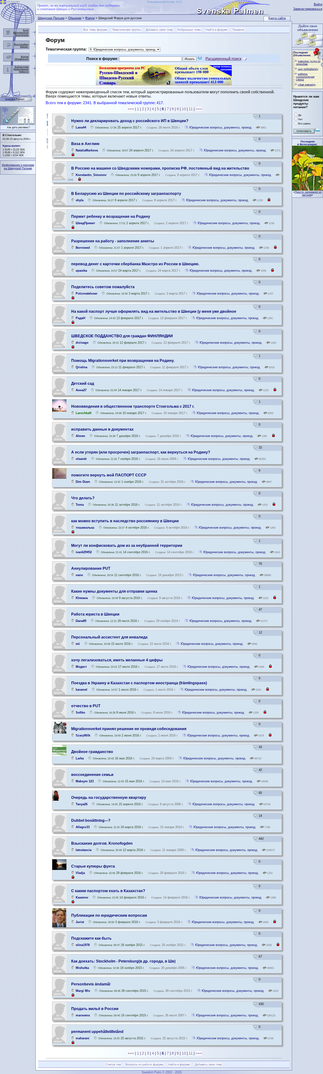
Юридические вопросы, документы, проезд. (220, 127)
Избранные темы (189, 29)
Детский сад (82, 383)
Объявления (21, 59)
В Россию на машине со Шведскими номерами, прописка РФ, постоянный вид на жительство (160, 168)
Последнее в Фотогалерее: (307, 143)
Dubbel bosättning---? (90, 820)
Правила (238, 29)
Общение (74, 18)
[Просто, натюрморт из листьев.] (307, 189)
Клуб (25, 30)
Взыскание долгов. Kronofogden (102, 843)
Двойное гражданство (92, 752)
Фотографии (21, 44)
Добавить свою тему (159, 29)
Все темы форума (95, 29)
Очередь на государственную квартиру (108, 798)
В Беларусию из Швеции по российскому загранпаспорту (126, 194)
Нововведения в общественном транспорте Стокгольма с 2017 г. (132, 406)
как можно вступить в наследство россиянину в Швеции (125, 521)
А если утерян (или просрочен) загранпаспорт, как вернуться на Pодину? (140, 452)
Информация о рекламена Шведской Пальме (18, 166)
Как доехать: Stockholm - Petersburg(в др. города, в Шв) (123, 961)
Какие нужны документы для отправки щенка (114, 591)
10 (184, 109)
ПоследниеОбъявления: (302, 54)
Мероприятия (20, 32)
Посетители (21, 35)
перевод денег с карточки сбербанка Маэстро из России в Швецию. (135, 264)
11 (191, 109)
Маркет (24, 46)
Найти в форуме (217, 29)
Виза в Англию (85, 144)
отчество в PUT (85, 706)
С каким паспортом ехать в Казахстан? (108, 891)
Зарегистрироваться (307, 9)
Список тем (113, 1064)
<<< (131, 109)
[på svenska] (3, 3)
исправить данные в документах (102, 429)
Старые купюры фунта (93, 866)
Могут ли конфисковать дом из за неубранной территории (126, 545)
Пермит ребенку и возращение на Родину (110, 216)
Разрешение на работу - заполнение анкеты (112, 241)
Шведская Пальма (51, 18)
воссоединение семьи (92, 775)
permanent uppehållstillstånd (97, 1032)
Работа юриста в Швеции (95, 614)
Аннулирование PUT (90, 568)
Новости (23, 71)
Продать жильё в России (94, 1009)
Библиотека (21, 66)
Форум (90, 18)
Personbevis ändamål (90, 984)
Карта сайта (277, 18)
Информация (20, 69)
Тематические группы (126, 29)
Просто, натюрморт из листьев (308, 193)
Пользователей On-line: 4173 (164, 1)
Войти (318, 4)
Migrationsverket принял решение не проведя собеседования (128, 729)
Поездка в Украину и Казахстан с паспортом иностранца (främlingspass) (139, 683)
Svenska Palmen (14, 99)
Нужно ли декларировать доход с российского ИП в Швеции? (129, 121)
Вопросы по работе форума (144, 1064)
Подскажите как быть (91, 938)
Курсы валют (11, 145)
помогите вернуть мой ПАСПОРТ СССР (108, 475)
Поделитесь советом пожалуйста (103, 287)
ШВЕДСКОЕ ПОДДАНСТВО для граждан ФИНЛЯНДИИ (122, 336)
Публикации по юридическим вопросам (109, 915)
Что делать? (83, 498)
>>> (199, 109)
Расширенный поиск (223, 59)
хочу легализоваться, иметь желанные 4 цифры (117, 660)
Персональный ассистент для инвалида (109, 637)
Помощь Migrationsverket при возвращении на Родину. (123, 361)
